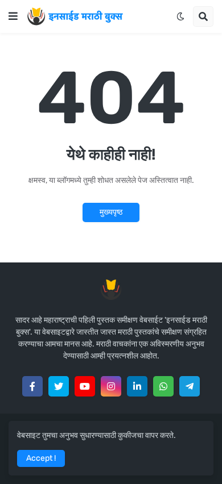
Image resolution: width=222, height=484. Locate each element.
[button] (13, 16)
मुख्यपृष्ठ (111, 212)
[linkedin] (137, 386)
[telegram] (189, 386)
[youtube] (85, 386)
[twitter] (58, 386)
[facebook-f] (32, 386)
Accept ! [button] (41, 458)
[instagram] (111, 386)
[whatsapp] (163, 386)
